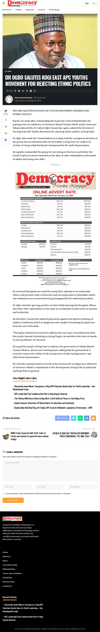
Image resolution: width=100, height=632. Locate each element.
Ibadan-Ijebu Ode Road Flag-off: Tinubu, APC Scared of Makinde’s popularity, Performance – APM (53, 407)
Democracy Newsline (23, 98)
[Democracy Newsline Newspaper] (22, 3)
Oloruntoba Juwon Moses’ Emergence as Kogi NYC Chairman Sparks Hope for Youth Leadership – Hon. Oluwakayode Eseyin (54, 388)
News (9, 71)
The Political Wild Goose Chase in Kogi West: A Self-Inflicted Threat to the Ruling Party (49, 398)
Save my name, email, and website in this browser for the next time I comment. (38, 493)
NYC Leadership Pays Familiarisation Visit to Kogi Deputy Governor (41, 393)
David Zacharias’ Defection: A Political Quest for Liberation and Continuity (44, 403)
